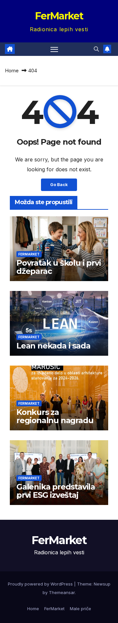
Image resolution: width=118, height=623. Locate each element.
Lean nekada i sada (53, 345)
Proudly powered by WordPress (41, 584)
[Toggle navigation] (54, 49)
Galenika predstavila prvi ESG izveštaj (55, 491)
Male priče (80, 608)
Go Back (59, 184)
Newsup (102, 584)
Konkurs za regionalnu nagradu (54, 416)
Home (12, 70)
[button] (96, 49)
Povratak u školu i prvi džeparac (58, 267)
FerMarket (59, 16)
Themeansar (62, 592)
